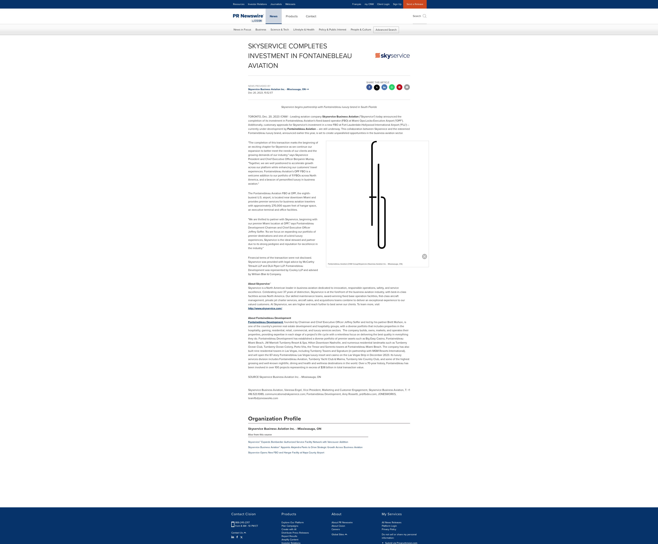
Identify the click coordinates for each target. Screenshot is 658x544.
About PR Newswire (342, 522)
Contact (311, 16)
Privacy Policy (389, 529)
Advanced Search (386, 30)
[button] (377, 207)
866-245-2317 (242, 522)
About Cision (338, 526)
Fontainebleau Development (265, 322)
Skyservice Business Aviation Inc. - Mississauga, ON (284, 428)
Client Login (383, 4)
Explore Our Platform (293, 522)
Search (417, 16)
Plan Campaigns (290, 526)
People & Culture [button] (361, 30)
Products (292, 16)
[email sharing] (407, 87)
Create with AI (289, 529)
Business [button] (260, 30)
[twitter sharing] (377, 88)
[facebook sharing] (369, 87)
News (274, 16)
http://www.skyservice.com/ (265, 308)
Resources (239, 4)
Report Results (289, 536)
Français (356, 4)
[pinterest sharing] (399, 87)
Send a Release (415, 4)
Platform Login (389, 526)
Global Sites (338, 534)
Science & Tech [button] (280, 30)
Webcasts (290, 4)
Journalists (276, 4)
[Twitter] (241, 537)
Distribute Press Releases (295, 533)
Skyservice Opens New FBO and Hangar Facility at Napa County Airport (286, 452)
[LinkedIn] (233, 537)
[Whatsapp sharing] (392, 87)
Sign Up (397, 4)
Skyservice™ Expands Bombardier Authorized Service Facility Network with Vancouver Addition (298, 442)
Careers (336, 529)
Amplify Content (290, 539)
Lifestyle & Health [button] (303, 30)
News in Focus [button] (242, 30)
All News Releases (391, 522)
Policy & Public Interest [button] (332, 30)
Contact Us (237, 533)
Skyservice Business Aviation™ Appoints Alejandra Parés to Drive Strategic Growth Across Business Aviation (305, 447)
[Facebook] (237, 537)
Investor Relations (257, 4)
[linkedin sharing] (384, 87)
